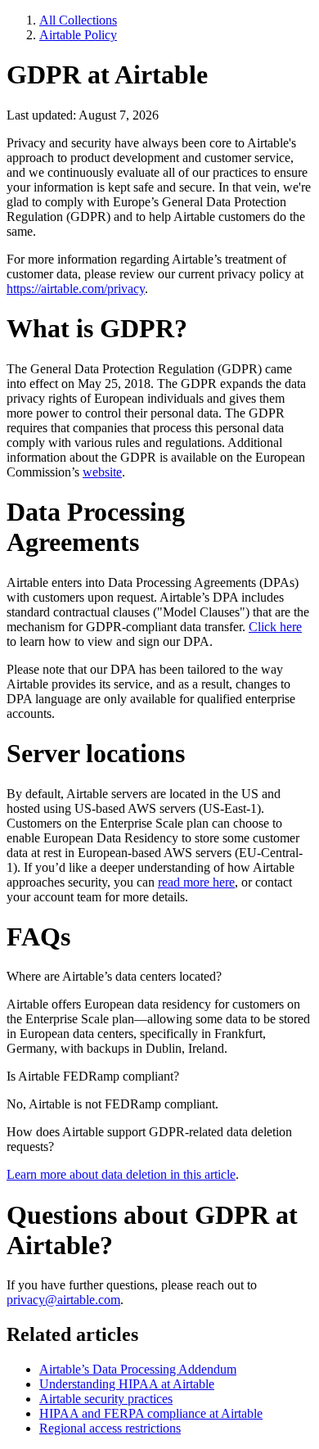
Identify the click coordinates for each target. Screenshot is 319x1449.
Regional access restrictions (110, 1428)
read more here (196, 882)
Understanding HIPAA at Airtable (126, 1384)
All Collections (78, 20)
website (102, 472)
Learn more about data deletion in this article (121, 1174)
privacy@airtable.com (63, 1300)
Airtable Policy (78, 35)
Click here (275, 627)
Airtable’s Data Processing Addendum (137, 1369)
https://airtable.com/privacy (76, 289)
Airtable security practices (106, 1399)
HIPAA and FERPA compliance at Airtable (151, 1413)
